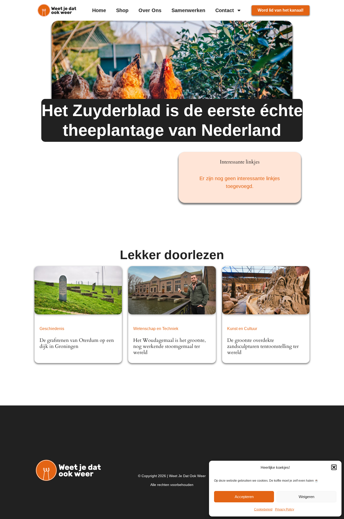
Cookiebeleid (263, 509)
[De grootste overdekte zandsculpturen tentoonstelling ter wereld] (266, 290)
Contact (224, 10)
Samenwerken (188, 10)
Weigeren (306, 497)
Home (99, 10)
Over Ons (150, 10)
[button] (333, 467)
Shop (122, 10)
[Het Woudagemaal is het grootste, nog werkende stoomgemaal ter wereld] (172, 290)
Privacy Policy (284, 509)
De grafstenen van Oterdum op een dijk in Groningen (77, 343)
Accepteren (244, 497)
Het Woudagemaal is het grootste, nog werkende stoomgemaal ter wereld (169, 346)
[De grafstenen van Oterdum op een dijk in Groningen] (78, 290)
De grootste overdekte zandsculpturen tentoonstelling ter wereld (263, 346)
